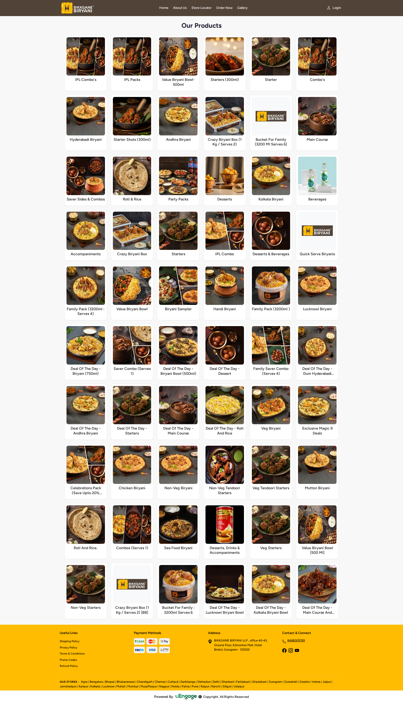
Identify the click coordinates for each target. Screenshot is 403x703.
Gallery (242, 8)
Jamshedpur (68, 686)
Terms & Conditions (72, 653)
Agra (84, 681)
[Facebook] (284, 651)
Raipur (205, 686)
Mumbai (132, 686)
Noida (175, 686)
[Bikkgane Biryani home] (107, 8)
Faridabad (243, 681)
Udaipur (239, 686)
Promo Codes (68, 660)
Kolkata (95, 686)
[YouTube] (297, 651)
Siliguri (227, 686)
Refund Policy (69, 666)
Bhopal (110, 681)
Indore (316, 681)
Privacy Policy (68, 647)
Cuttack (173, 681)
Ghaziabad (259, 681)
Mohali (120, 686)
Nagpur (164, 686)
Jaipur (327, 681)
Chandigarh (145, 681)
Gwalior (304, 681)
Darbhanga (188, 681)
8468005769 (296, 640)
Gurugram (275, 681)
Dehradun (204, 681)
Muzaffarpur (148, 686)
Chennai (160, 681)
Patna (186, 686)
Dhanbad (228, 681)
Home (163, 8)
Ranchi (215, 686)
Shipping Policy (69, 641)
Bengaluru (96, 681)
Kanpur (83, 686)
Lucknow (108, 686)
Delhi (216, 681)
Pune (195, 686)
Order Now (224, 8)
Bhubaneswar (126, 681)
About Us (180, 8)
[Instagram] (290, 651)
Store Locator (201, 8)
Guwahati (290, 681)
